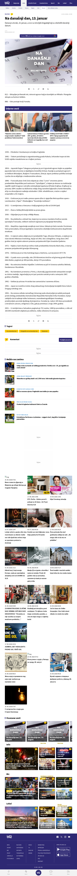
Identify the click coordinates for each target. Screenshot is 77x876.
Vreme (30, 853)
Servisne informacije (44, 820)
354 (13, 415)
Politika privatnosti (44, 853)
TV (29, 847)
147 (13, 363)
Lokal (18, 858)
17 (12, 376)
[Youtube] (69, 837)
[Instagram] (65, 837)
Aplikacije (41, 856)
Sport (9, 847)
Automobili (19, 856)
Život (8, 853)
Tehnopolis (20, 853)
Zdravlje (10, 856)
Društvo (60, 821)
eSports (19, 850)
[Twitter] (61, 837)
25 (12, 402)
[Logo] (7, 3)
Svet (58, 762)
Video (30, 845)
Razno (7, 14)
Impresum (41, 847)
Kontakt (40, 861)
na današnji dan (12, 331)
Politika (9, 761)
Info (8, 845)
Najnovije (16, 3)
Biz (8, 850)
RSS (39, 858)
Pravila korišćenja (44, 850)
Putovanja (10, 858)
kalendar (45, 331)
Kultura (18, 845)
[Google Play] (63, 849)
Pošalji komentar (65, 340)
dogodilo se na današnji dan (29, 331)
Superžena (19, 847)
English (30, 850)
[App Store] (63, 855)
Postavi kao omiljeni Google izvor (33, 36)
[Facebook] (58, 837)
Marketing (41, 845)
